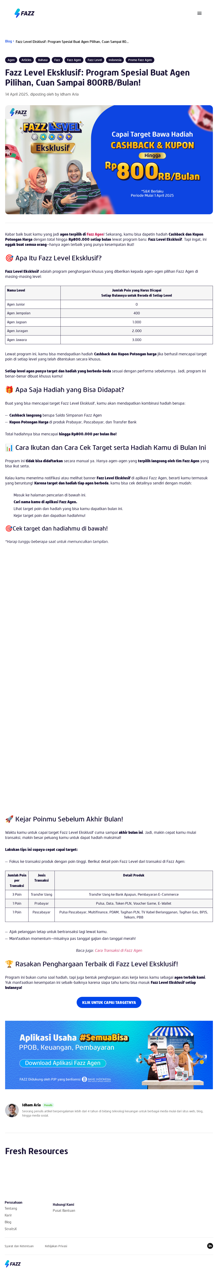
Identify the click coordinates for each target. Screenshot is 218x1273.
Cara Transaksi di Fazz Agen (118, 950)
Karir (8, 1215)
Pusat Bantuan (64, 1210)
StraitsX (11, 1228)
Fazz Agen (95, 234)
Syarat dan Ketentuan (19, 1246)
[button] (199, 13)
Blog (8, 1222)
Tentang (11, 1208)
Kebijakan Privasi (56, 1246)
